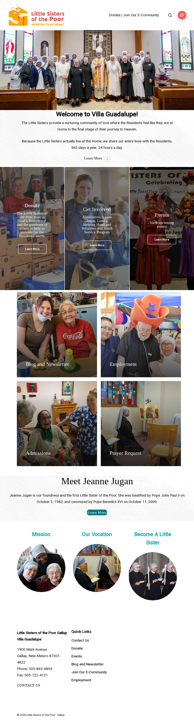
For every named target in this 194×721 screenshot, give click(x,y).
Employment (81, 680)
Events (76, 656)
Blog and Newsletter (87, 664)
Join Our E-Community (141, 15)
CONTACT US (28, 685)
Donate (114, 15)
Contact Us (80, 640)
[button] (182, 15)
